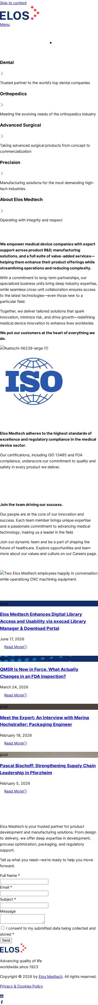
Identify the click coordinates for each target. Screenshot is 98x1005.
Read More (13, 647)
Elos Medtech (50, 976)
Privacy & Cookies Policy (21, 986)
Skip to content (13, 3)
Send (6, 940)
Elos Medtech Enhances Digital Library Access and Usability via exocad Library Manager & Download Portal (43, 621)
